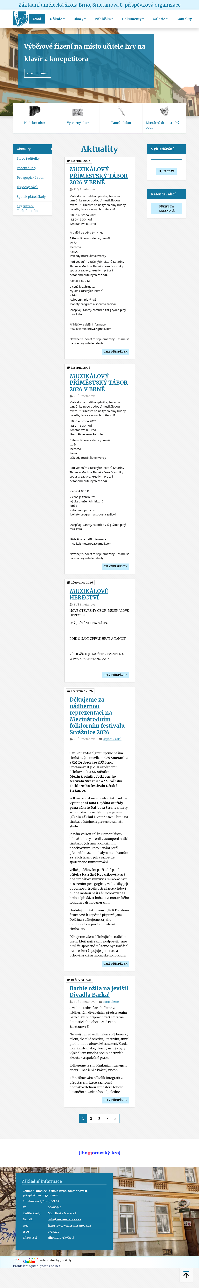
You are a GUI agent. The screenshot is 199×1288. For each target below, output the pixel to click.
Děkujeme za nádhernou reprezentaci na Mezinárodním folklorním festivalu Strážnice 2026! (97, 716)
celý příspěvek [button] (115, 351)
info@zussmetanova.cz (64, 1219)
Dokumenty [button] (131, 19)
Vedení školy (26, 168)
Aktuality (24, 149)
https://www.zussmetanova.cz (69, 1225)
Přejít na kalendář (167, 209)
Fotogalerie (111, 1002)
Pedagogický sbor (30, 177)
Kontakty (184, 19)
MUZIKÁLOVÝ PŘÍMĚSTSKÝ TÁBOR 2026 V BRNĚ (99, 176)
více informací (37, 73)
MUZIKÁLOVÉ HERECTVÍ (89, 594)
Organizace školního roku (27, 208)
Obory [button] (78, 19)
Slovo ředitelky (28, 158)
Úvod (37, 19)
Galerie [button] (159, 19)
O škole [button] (56, 19)
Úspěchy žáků (112, 739)
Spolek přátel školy (31, 197)
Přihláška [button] (103, 19)
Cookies (54, 1266)
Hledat (167, 171)
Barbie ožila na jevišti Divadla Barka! (99, 991)
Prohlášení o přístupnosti (31, 1266)
